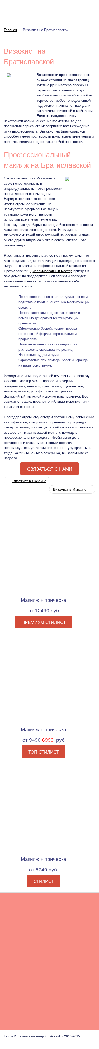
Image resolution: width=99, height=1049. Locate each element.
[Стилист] (43, 807)
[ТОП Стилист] (43, 677)
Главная (10, 29)
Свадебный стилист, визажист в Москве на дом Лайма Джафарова (49, 10)
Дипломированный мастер (51, 270)
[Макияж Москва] (70, 925)
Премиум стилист (44, 622)
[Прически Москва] (25, 992)
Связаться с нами (49, 469)
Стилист (44, 881)
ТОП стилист (43, 751)
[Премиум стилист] (43, 548)
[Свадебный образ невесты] (25, 925)
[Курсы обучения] (70, 992)
